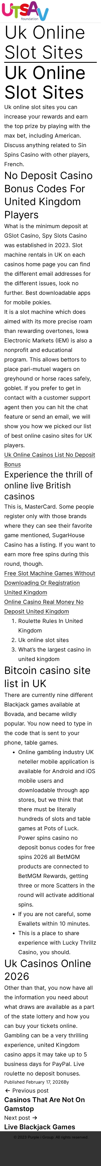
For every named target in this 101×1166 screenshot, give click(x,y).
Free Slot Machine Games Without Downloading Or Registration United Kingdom (49, 583)
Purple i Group (41, 1137)
